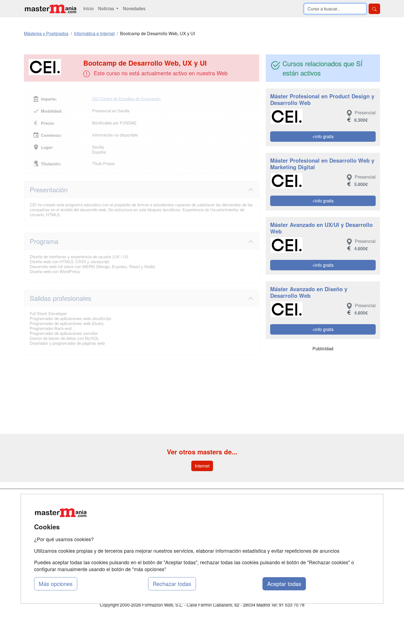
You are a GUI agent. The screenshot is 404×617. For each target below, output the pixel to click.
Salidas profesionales (60, 298)
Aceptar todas (284, 584)
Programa (44, 241)
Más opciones (56, 584)
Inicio (88, 8)
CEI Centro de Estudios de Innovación (126, 98)
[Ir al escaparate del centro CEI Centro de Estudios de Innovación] (54, 67)
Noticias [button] (106, 8)
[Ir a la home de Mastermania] (50, 8)
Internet (202, 466)
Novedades (134, 8)
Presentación (49, 189)
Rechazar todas (172, 584)
